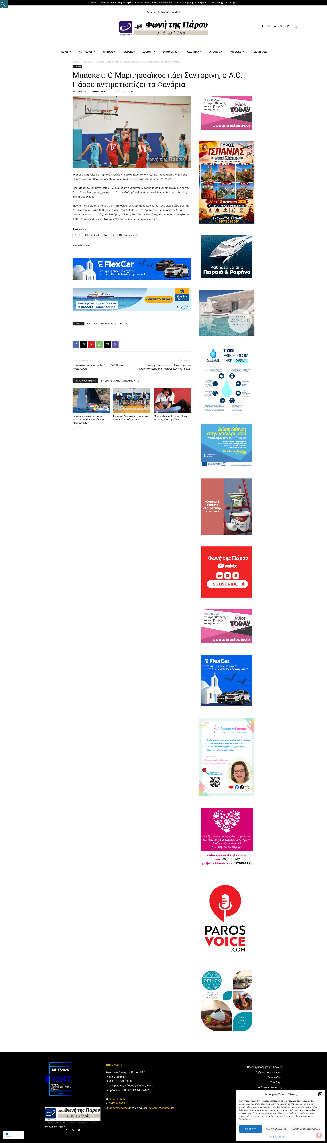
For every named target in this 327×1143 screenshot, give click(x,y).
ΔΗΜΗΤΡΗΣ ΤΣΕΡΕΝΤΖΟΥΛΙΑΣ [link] (92, 91)
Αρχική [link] (76, 61)
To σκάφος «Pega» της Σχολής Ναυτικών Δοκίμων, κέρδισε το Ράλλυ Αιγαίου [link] (89, 419)
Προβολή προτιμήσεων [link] (305, 1129)
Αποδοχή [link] (250, 1129)
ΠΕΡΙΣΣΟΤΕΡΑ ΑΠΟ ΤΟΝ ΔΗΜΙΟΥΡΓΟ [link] (119, 380)
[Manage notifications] (319, 1135)
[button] (320, 1094)
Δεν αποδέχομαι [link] (276, 1129)
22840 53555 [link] (116, 1099)
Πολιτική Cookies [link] (277, 1136)
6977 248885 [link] (117, 1103)
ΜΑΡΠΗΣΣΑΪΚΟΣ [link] (108, 323)
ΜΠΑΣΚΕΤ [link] (124, 323)
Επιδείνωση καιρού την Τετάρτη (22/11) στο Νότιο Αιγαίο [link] (98, 367)
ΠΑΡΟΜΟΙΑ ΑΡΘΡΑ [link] (85, 380)
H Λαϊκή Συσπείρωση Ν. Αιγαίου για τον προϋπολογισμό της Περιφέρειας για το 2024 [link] (165, 367)
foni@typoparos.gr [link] (119, 1107)
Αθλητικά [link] (87, 61)
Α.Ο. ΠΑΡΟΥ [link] (92, 323)
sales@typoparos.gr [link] (161, 1107)
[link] (4, 4)
